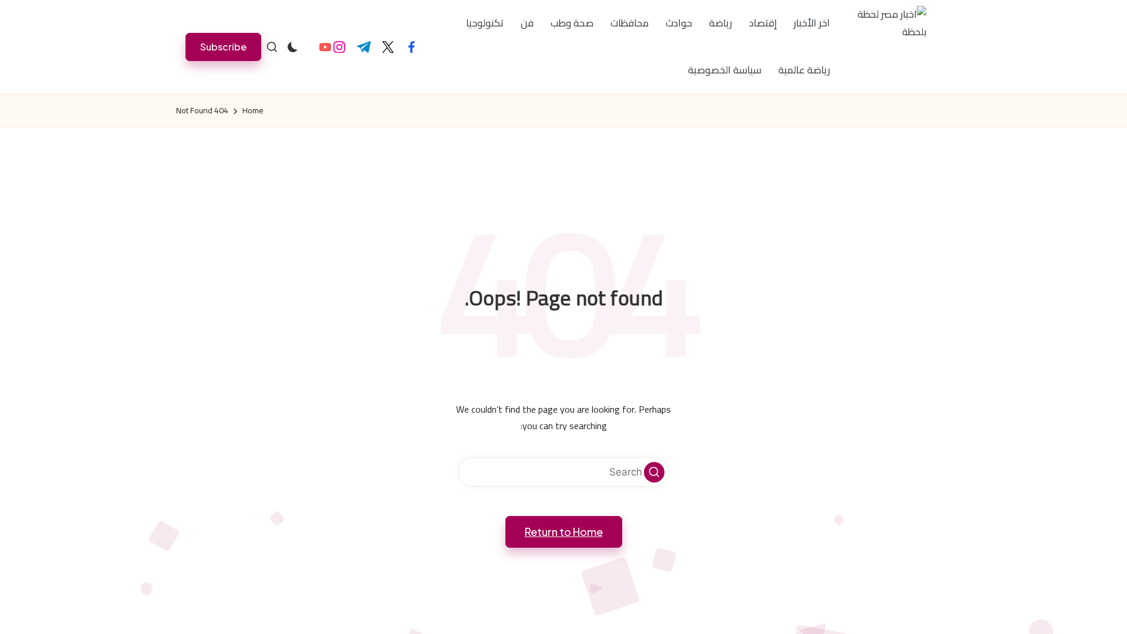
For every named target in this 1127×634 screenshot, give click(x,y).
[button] (223, 46)
